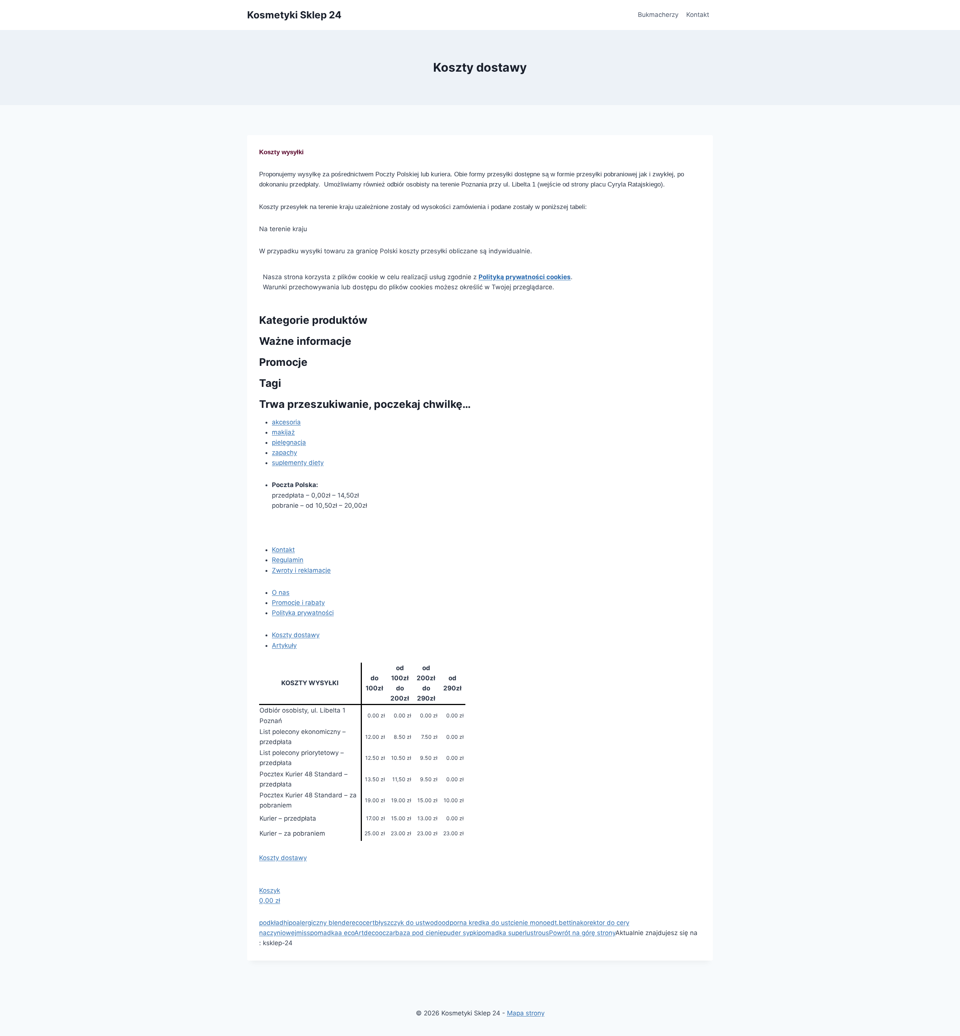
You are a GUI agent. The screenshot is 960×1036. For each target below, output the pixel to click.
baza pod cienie (419, 933)
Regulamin (287, 560)
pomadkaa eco (332, 933)
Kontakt (697, 14)
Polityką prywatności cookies (524, 277)
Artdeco (366, 933)
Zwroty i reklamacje (301, 570)
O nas (281, 592)
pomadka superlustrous (513, 933)
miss (303, 933)
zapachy (284, 452)
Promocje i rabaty (298, 602)
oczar (387, 933)
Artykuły (284, 645)
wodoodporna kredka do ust (467, 922)
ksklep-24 (277, 943)
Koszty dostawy (296, 635)
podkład (271, 922)
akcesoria (286, 422)
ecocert (363, 922)
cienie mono (528, 922)
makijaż (283, 432)
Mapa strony (525, 1013)
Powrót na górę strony (582, 933)
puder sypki (460, 933)
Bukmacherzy (658, 14)
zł (269, 900)
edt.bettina (563, 922)
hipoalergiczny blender (318, 922)
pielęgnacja (289, 442)
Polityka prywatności (303, 612)
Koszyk (269, 890)
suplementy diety (298, 462)
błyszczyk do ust (400, 922)
